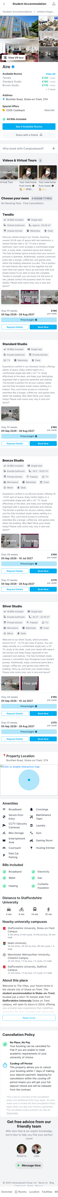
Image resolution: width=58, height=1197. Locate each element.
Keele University (17, 943)
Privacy (39, 1186)
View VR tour (16, 57)
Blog (51, 1182)
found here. (12, 1113)
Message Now (31, 1165)
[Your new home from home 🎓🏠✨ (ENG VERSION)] (28, 172)
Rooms (21, 1191)
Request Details (15, 327)
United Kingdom (46, 11)
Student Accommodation (17, 11)
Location (34, 1191)
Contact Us (19, 1186)
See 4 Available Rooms (29, 126)
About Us (43, 1182)
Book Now (43, 327)
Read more (29, 1017)
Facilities (47, 1191)
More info (49, 110)
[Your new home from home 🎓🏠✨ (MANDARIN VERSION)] (48, 172)
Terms (30, 1186)
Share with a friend (27, 134)
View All (50, 73)
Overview (6, 1191)
